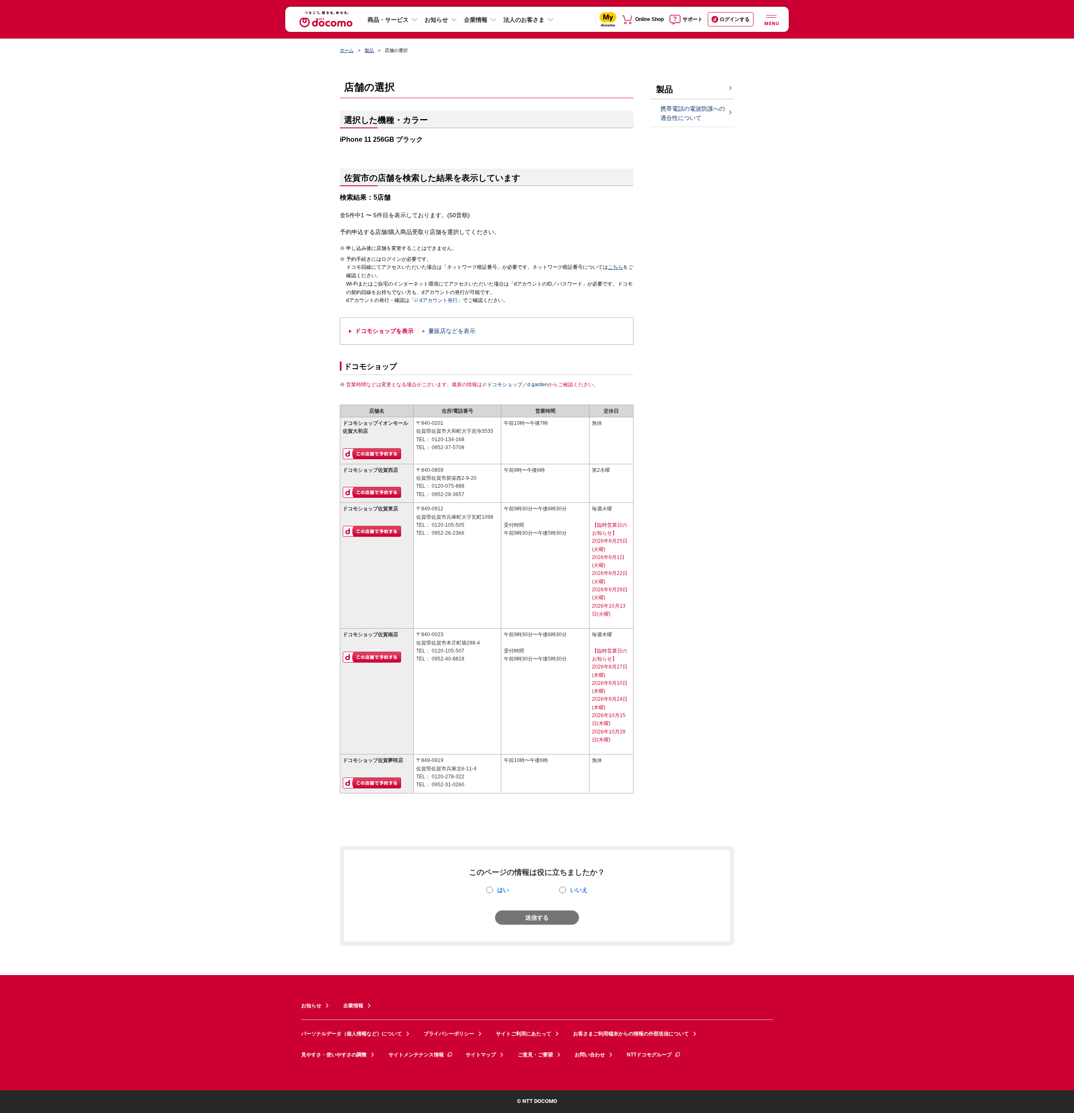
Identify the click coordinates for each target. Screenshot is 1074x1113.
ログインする (734, 19)
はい (503, 890)
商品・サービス (388, 19)
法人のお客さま (524, 19)
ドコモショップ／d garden (517, 384)
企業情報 (475, 19)
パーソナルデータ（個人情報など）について (351, 1034)
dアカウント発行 (439, 300)
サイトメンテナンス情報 (416, 1055)
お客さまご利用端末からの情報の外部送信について (631, 1034)
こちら (615, 267)
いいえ (579, 890)
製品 (369, 50)
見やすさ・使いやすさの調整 (334, 1055)
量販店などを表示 (451, 331)
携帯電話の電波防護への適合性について (692, 113)
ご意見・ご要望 (535, 1055)
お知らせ (436, 19)
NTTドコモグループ (649, 1055)
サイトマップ (481, 1055)
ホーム (347, 50)
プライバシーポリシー (449, 1034)
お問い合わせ (590, 1055)
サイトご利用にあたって (523, 1034)
